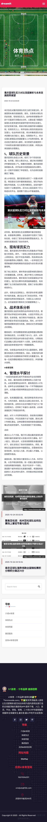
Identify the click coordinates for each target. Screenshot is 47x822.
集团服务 (9, 634)
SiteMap (24, 759)
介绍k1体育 (9, 613)
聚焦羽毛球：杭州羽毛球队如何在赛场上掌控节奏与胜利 (23, 522)
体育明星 (9, 627)
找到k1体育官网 (11, 640)
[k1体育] (24, 689)
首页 (17, 55)
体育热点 (9, 620)
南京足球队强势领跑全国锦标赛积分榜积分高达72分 (23, 569)
